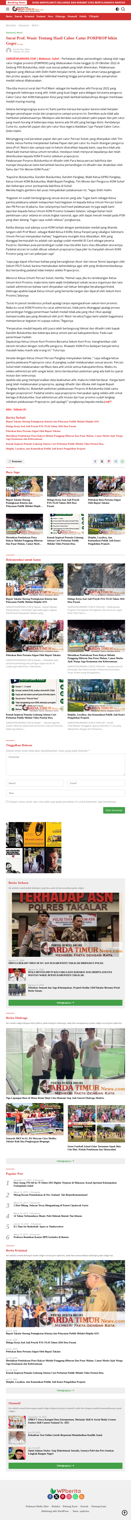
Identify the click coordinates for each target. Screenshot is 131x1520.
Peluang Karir (70, 1506)
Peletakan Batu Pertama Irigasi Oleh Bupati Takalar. (33, 431)
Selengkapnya (64, 1002)
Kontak (84, 1506)
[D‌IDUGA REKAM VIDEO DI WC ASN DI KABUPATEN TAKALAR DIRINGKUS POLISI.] (65, 925)
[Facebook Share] (95, 461)
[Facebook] (50, 1497)
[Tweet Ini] (102, 461)
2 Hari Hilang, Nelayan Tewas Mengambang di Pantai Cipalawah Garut (51, 1205)
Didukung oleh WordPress (55, 1511)
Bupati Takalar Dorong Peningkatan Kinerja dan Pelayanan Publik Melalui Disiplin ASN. (52, 421)
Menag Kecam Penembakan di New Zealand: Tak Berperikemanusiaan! (51, 1195)
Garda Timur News (21, 49)
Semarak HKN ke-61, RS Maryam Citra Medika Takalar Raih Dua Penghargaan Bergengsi (31, 1140)
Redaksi (56, 1506)
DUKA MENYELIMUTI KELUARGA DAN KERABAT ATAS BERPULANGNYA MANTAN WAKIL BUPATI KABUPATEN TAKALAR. (70, 974)
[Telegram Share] (115, 461)
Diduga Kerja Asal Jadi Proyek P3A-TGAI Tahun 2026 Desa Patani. (41, 426)
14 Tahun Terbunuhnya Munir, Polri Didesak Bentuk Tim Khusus (48, 1216)
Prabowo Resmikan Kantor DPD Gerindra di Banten (41, 1237)
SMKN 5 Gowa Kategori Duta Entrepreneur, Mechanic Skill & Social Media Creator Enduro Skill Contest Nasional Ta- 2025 (72, 1421)
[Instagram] (69, 1497)
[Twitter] (56, 1497)
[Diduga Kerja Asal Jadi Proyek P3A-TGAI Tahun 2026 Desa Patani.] (65, 486)
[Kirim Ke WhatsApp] (122, 461)
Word (19, 32)
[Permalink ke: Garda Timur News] (8, 50)
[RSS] (81, 1497)
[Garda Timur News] (27, 9)
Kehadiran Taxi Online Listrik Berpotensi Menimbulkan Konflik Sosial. (65, 1435)
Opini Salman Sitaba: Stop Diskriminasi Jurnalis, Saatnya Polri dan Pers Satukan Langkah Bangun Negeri (71, 1452)
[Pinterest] (63, 1497)
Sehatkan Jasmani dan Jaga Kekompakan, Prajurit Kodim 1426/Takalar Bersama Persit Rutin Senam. (74, 989)
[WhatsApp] (75, 1497)
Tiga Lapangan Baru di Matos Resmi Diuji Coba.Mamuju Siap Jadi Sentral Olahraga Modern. (55, 1098)
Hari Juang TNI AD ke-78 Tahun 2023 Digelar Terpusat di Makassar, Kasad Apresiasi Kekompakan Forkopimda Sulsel (65, 1184)
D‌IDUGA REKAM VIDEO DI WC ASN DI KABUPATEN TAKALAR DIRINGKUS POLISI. (56, 963)
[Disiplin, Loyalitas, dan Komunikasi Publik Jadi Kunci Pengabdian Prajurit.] (106, 524)
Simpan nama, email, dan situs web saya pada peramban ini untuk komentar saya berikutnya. (62, 801)
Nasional (11, 32)
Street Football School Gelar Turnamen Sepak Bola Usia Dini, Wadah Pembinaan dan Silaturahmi (94, 1148)
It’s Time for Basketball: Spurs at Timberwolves (38, 1226)
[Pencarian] (123, 9)
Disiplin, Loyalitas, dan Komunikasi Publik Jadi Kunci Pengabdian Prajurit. (46, 448)
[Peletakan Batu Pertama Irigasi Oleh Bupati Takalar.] (106, 486)
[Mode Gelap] (117, 9)
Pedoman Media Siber (37, 1506)
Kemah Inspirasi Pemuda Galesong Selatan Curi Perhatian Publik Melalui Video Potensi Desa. (55, 444)
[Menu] (8, 9)
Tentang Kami (98, 1506)
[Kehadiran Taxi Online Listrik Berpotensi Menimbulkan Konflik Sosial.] (17, 1437)
